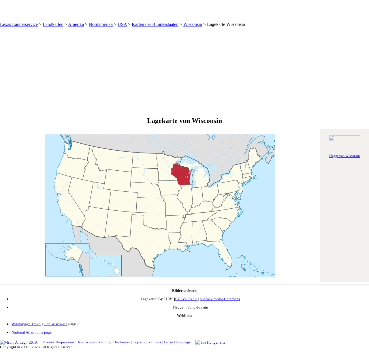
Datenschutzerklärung (93, 342)
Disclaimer (121, 342)
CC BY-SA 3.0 (186, 299)
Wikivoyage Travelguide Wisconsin (39, 324)
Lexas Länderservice (19, 24)
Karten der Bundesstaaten (155, 24)
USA (122, 24)
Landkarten (53, 24)
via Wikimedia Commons (220, 299)
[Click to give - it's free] (210, 342)
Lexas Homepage (177, 342)
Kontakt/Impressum (58, 342)
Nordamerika (101, 24)
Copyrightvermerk (147, 342)
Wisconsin (192, 24)
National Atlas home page (32, 332)
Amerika (76, 24)
